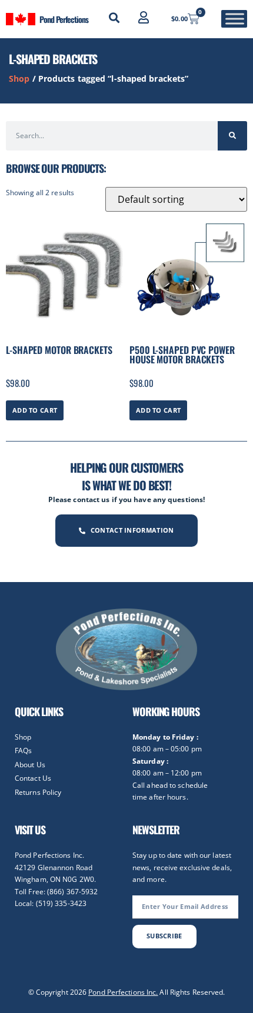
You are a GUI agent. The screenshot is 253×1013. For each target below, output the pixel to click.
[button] (114, 17)
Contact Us (33, 778)
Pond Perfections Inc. (123, 992)
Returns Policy (38, 792)
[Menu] (234, 19)
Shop (19, 78)
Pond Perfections (63, 19)
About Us (30, 765)
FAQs (23, 750)
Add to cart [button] (34, 410)
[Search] (232, 136)
